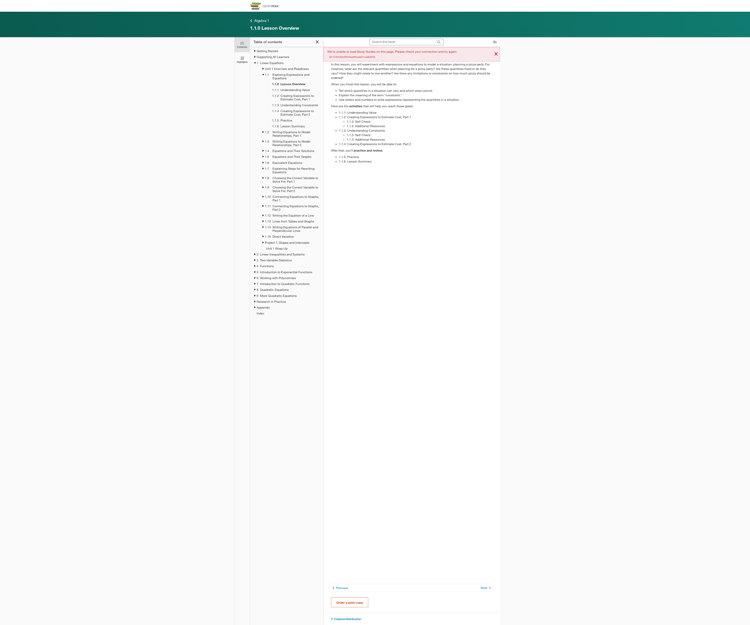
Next (484, 587)
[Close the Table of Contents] (317, 41)
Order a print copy (349, 602)
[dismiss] (496, 54)
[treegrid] (286, 182)
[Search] (439, 42)
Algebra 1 (261, 20)
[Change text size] (494, 42)
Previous (342, 588)
